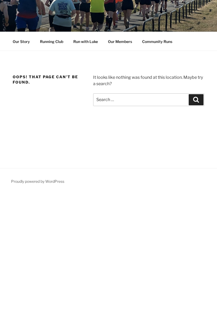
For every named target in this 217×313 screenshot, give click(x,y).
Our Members (120, 41)
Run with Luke (85, 41)
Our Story (21, 41)
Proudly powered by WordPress (37, 181)
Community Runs (157, 41)
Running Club (51, 41)
